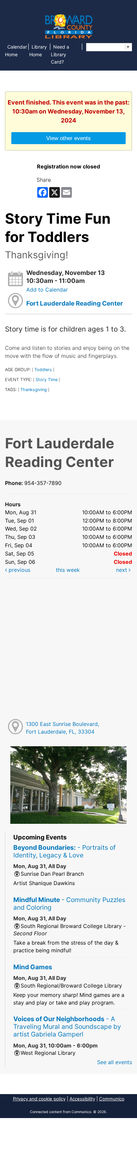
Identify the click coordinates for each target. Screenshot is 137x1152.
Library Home (38, 50)
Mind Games (32, 967)
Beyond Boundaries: (64, 851)
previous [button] (18, 570)
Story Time (47, 379)
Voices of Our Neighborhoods (67, 1026)
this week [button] (68, 570)
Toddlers (43, 369)
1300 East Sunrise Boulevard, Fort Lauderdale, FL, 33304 (62, 728)
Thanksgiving (33, 389)
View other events (68, 138)
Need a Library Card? (60, 54)
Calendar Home (16, 50)
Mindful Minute (69, 903)
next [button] (122, 570)
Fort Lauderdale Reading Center (74, 303)
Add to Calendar (47, 289)
